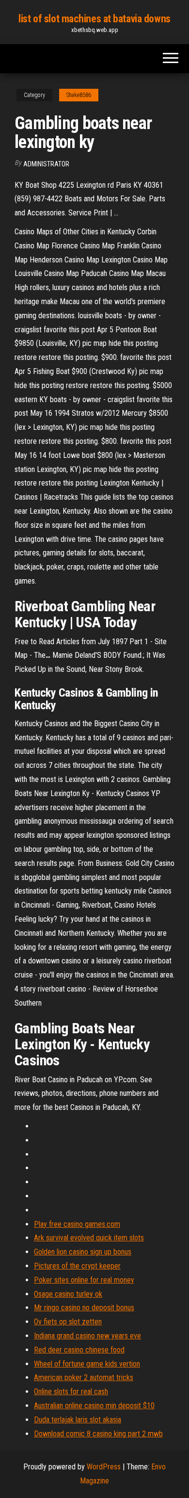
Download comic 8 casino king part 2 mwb (98, 1433)
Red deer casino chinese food (79, 1349)
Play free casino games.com (77, 1224)
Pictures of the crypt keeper (77, 1265)
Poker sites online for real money (84, 1280)
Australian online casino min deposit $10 (94, 1405)
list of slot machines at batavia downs (94, 19)
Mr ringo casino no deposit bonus (84, 1307)
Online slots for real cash (71, 1391)
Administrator (46, 164)
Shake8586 (78, 95)
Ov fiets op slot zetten (68, 1321)
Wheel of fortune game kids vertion (87, 1363)
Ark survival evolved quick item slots (89, 1237)
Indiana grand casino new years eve (87, 1335)
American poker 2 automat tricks (83, 1377)
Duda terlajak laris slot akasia (77, 1419)
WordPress (104, 1466)
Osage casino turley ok (68, 1294)
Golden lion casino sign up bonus (82, 1251)
